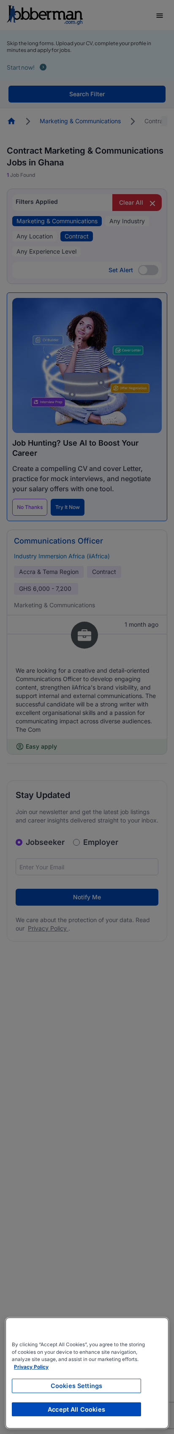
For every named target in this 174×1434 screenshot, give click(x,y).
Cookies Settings (76, 1385)
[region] (87, 1373)
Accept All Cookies (76, 1409)
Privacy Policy (31, 1367)
